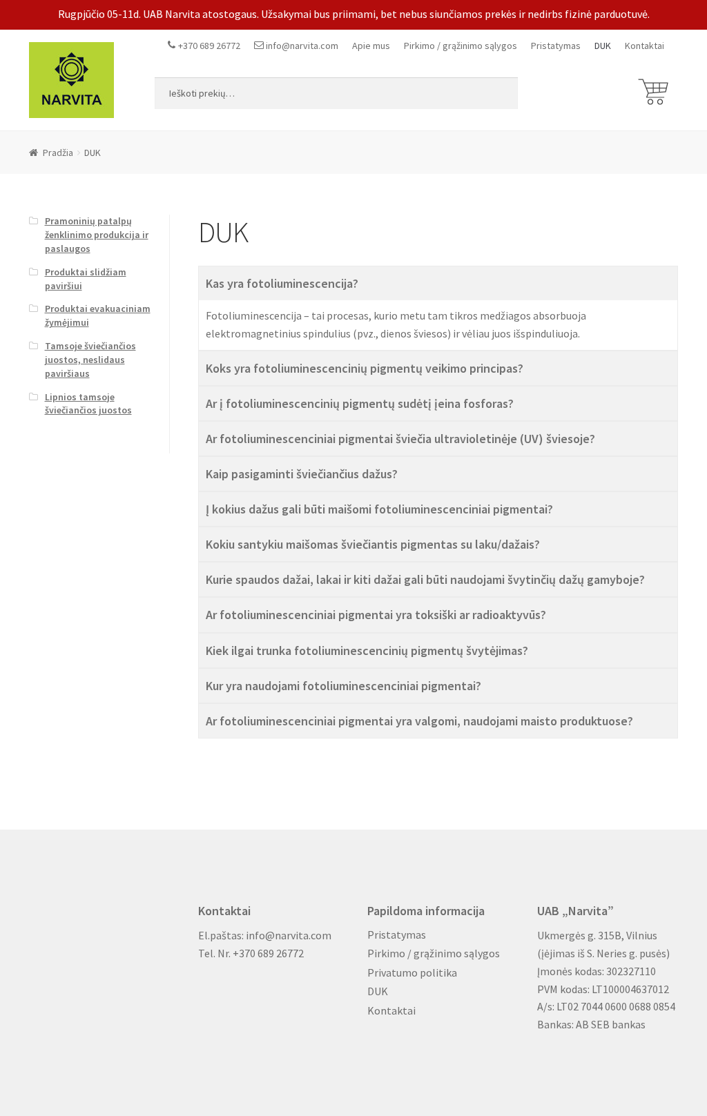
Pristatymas (556, 45)
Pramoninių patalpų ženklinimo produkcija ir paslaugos (96, 235)
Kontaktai (644, 45)
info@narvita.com (302, 45)
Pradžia (58, 152)
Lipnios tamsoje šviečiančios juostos (88, 404)
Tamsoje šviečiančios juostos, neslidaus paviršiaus (90, 360)
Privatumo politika (412, 972)
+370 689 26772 (209, 45)
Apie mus (371, 45)
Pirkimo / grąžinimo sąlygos (460, 45)
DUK (602, 45)
